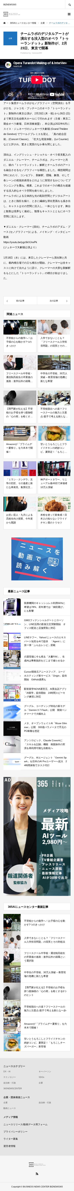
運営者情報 (9, 1146)
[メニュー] (69, 14)
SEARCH (69, 4)
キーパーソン (45, 1071)
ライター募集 (10, 1138)
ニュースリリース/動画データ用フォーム (25, 1124)
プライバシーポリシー (15, 1131)
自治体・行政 (9, 1083)
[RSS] (37, 1173)
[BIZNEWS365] (11, 14)
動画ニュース (9, 1108)
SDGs (41, 1077)
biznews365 (37, 53)
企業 (41, 1083)
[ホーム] (4, 23)
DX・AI (6, 1071)
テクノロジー (9, 1077)
